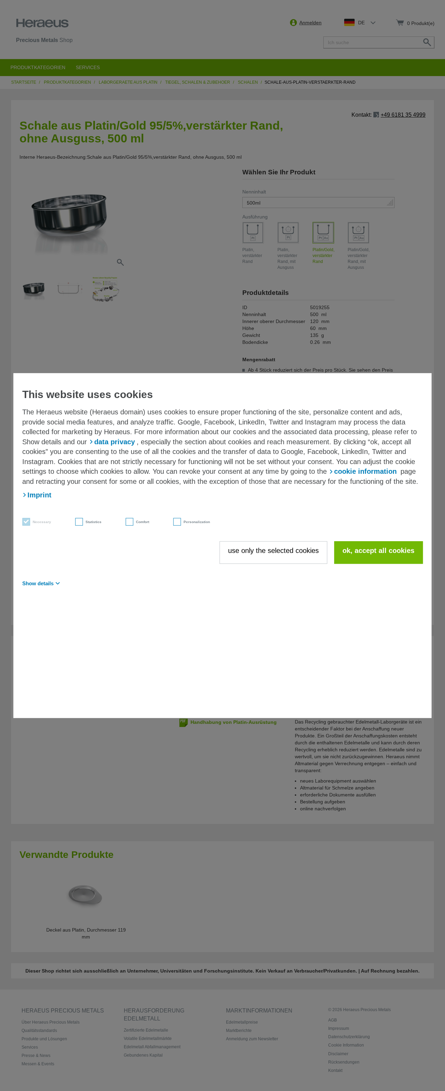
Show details (38, 583)
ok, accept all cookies (378, 550)
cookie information (365, 472)
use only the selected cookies (273, 550)
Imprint (39, 495)
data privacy (114, 442)
